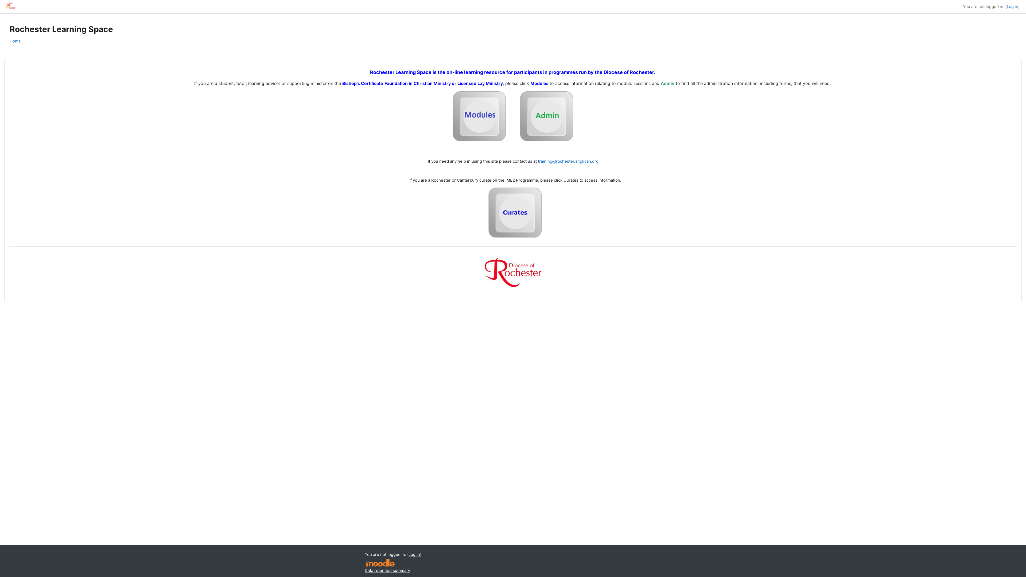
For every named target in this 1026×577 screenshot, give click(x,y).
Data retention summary (387, 570)
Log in (1012, 6)
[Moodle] (380, 563)
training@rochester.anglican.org (568, 161)
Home (15, 41)
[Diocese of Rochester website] (513, 270)
